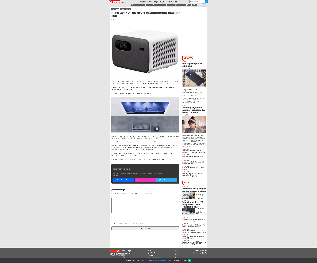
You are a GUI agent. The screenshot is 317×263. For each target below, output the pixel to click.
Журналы (177, 256)
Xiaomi (117, 9)
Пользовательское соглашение (154, 257)
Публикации (142, 2)
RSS (175, 257)
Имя (113, 216)
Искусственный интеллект (138, 5)
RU (203, 5)
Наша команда (151, 254)
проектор (128, 9)
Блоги (176, 254)
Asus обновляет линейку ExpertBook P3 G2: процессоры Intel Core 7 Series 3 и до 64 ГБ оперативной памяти (192, 221)
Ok (189, 260)
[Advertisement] (194, 21)
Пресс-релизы (173, 2)
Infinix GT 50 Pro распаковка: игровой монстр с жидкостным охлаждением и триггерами (193, 163)
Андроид (122, 9)
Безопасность (170, 5)
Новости (149, 2)
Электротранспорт (180, 5)
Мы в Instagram (144, 180)
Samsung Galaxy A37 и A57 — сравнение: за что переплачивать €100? (194, 168)
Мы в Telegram (165, 180)
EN (206, 5)
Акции (176, 253)
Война (194, 5)
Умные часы (162, 5)
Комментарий (114, 197)
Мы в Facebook (122, 180)
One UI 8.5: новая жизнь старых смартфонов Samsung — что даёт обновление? (193, 151)
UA (201, 5)
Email (113, 220)
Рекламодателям (151, 252)
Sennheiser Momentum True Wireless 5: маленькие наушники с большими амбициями (194, 233)
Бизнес (189, 5)
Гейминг (149, 5)
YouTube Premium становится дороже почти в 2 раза (193, 239)
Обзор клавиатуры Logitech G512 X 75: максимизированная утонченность (191, 157)
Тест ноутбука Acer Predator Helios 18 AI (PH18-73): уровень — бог (193, 174)
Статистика (150, 255)
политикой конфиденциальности (135, 223)
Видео (156, 2)
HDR (113, 9)
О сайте (150, 251)
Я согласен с (131, 223)
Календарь (163, 2)
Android (155, 5)
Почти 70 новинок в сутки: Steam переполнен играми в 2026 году (193, 227)
